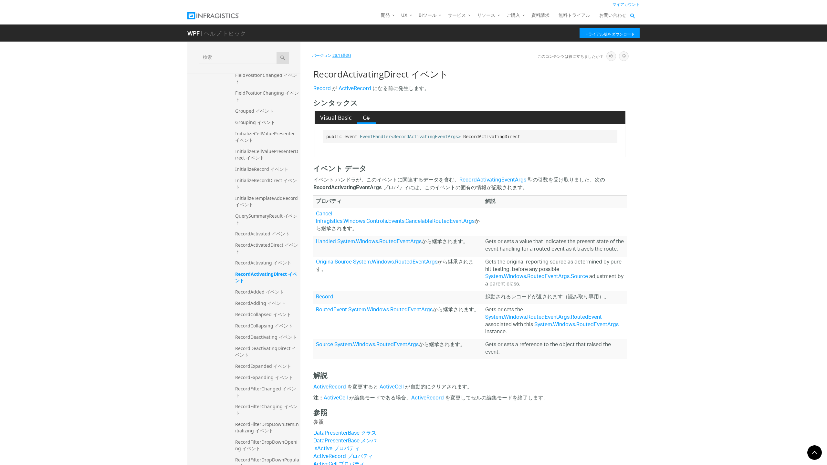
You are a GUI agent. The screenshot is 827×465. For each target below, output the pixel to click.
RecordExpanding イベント (264, 377)
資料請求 (540, 16)
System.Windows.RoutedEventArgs (379, 242)
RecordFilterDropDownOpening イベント (266, 445)
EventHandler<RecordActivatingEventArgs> (410, 136)
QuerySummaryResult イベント (266, 219)
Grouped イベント (254, 111)
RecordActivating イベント (263, 263)
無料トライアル (574, 16)
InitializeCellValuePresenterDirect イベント (266, 154)
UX (404, 16)
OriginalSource (334, 262)
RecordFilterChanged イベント (265, 392)
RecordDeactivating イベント (266, 337)
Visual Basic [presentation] (335, 117)
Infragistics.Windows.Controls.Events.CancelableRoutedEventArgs (395, 221)
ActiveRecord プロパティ (343, 456)
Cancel (324, 214)
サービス (457, 16)
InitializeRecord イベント (261, 169)
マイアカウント (626, 4)
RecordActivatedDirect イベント (266, 248)
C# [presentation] (366, 117)
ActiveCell (392, 387)
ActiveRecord (355, 89)
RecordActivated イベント (262, 234)
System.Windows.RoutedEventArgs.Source (536, 277)
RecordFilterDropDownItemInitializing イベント (267, 427)
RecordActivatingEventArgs (492, 180)
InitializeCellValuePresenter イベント (265, 136)
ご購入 (513, 16)
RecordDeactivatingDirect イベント (265, 351)
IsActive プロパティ (336, 449)
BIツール (427, 16)
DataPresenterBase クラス (344, 433)
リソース (486, 16)
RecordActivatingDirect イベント (266, 277)
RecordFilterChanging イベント (266, 409)
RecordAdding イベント (260, 303)
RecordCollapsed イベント (263, 314)
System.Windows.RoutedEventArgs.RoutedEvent (543, 317)
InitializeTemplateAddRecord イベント (267, 201)
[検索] (283, 58)
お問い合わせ (612, 16)
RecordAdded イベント (259, 292)
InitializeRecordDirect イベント (266, 183)
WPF (193, 33)
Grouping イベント (255, 122)
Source (324, 345)
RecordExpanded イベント (263, 366)
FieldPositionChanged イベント (266, 78)
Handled (326, 242)
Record (322, 89)
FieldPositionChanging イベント (267, 96)
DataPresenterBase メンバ (344, 441)
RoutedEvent (331, 310)
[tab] (336, 117)
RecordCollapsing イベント (264, 326)
